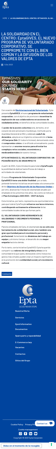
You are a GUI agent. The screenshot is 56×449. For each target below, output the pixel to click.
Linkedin (30, 433)
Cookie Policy (17, 424)
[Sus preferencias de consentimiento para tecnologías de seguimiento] (51, 444)
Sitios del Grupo (22, 360)
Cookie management (28, 429)
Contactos (20, 354)
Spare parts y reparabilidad (28, 335)
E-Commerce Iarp (23, 342)
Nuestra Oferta (22, 311)
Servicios (19, 317)
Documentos (21, 329)
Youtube (35, 433)
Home (5, 18)
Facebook (25, 433)
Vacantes (19, 347)
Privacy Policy (31, 424)
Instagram (20, 433)
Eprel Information (23, 324)
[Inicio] (6, 5)
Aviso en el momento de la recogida (21, 445)
